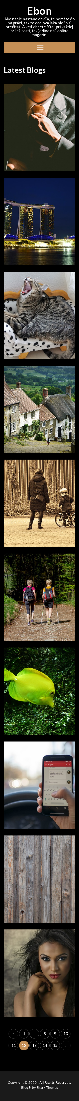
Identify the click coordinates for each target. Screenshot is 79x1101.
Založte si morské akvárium (39, 693)
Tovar (39, 493)
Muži (40, 121)
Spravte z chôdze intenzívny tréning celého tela (39, 599)
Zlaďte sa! (39, 129)
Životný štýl (39, 775)
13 (34, 1045)
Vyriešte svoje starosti (39, 975)
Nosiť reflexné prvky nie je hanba (39, 505)
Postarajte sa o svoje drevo (39, 881)
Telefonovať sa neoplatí (40, 787)
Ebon (39, 10)
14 (44, 1045)
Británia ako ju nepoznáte (39, 411)
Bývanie (39, 869)
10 (65, 1033)
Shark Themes (47, 1087)
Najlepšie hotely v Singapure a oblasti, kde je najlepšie (39, 223)
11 (13, 1045)
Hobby (40, 207)
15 (55, 1045)
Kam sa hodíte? (39, 317)
